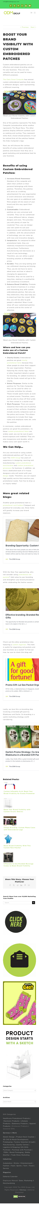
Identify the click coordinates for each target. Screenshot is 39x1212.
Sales (21, 1181)
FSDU (6, 1152)
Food (13, 1166)
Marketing (28, 1181)
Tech (25, 1166)
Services (6, 1133)
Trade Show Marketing (20, 1155)
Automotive (7, 1163)
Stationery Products (20, 1124)
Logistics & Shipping (11, 1147)
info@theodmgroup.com (11, 1)
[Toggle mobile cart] (31, 13)
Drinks (16, 1163)
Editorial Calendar (10, 1176)
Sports (19, 1166)
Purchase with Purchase (22, 1150)
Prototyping (8, 1142)
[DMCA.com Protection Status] (20, 1197)
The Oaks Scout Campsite (13, 79)
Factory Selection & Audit (24, 1142)
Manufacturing (9, 1145)
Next (32, 27)
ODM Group (15, 458)
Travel (31, 1166)
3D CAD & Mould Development (15, 1139)
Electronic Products (11, 1121)
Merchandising (9, 1183)
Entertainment (26, 1163)
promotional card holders (13, 505)
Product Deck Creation (25, 1137)
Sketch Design (9, 1137)
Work (14, 1133)
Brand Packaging (17, 1152)
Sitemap (23, 1190)
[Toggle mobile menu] (35, 13)
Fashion (6, 1166)
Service (6, 1168)
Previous (25, 27)
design (5, 476)
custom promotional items (18, 431)
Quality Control (22, 1145)
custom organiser (19, 645)
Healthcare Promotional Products (16, 1118)
